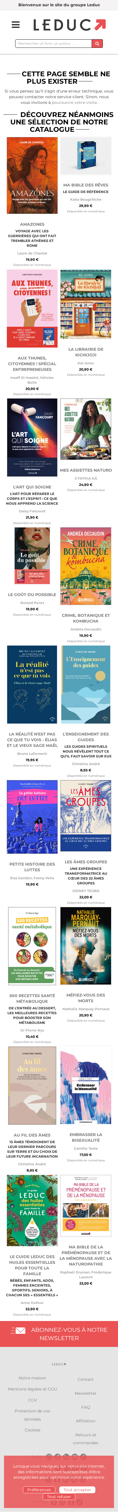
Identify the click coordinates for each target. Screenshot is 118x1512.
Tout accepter (77, 1489)
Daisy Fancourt (32, 511)
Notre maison (32, 1377)
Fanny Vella (44, 878)
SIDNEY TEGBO (85, 891)
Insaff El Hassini (24, 377)
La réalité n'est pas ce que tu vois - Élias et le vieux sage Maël (32, 740)
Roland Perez (32, 603)
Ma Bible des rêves (85, 185)
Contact (86, 1379)
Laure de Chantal (32, 253)
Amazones (32, 224)
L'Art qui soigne (32, 487)
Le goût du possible (32, 594)
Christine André (86, 764)
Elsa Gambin (21, 878)
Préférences (39, 1489)
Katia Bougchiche (86, 199)
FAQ (85, 1407)
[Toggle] (12, 24)
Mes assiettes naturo (86, 470)
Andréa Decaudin (85, 629)
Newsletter (86, 1393)
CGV (32, 1400)
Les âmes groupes (86, 861)
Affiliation (85, 1420)
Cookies (32, 1430)
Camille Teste (86, 1148)
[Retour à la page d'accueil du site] (69, 25)
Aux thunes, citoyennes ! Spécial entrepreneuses (32, 364)
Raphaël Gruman (75, 1272)
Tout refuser (59, 1496)
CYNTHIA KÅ (86, 478)
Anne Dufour (32, 1303)
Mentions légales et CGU (32, 1389)
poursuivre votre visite (74, 102)
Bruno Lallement (32, 753)
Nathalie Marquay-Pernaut (85, 1009)
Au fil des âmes (32, 1135)
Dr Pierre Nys (32, 1030)
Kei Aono (86, 363)
